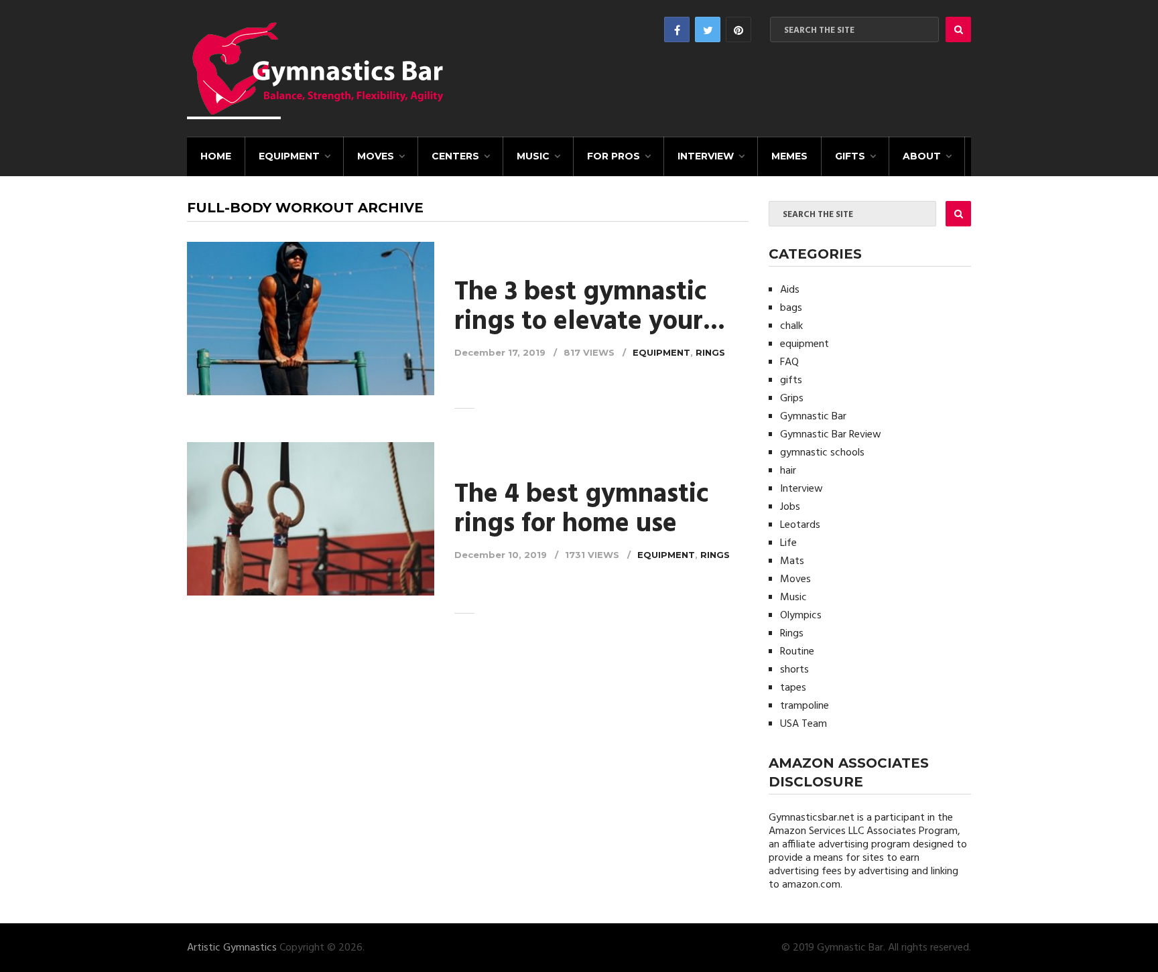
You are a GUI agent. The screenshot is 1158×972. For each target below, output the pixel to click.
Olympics (801, 615)
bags (791, 308)
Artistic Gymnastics (232, 948)
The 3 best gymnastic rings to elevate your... (589, 307)
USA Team (803, 724)
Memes (789, 156)
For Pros (613, 156)
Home (215, 156)
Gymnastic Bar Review (830, 434)
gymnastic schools (822, 453)
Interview (706, 156)
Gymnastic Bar (813, 416)
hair (788, 471)
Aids (789, 290)
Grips (791, 398)
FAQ (789, 362)
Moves (375, 156)
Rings (710, 352)
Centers (455, 156)
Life (788, 543)
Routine (797, 652)
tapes (793, 688)
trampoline (804, 706)
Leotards (800, 525)
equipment (289, 156)
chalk (791, 326)
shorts (794, 670)
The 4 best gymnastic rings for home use (581, 510)
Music (533, 156)
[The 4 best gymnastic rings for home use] (310, 521)
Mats (792, 561)
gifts (850, 156)
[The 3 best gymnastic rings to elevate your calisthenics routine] (310, 318)
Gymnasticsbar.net (811, 818)
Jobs (790, 507)
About (922, 156)
